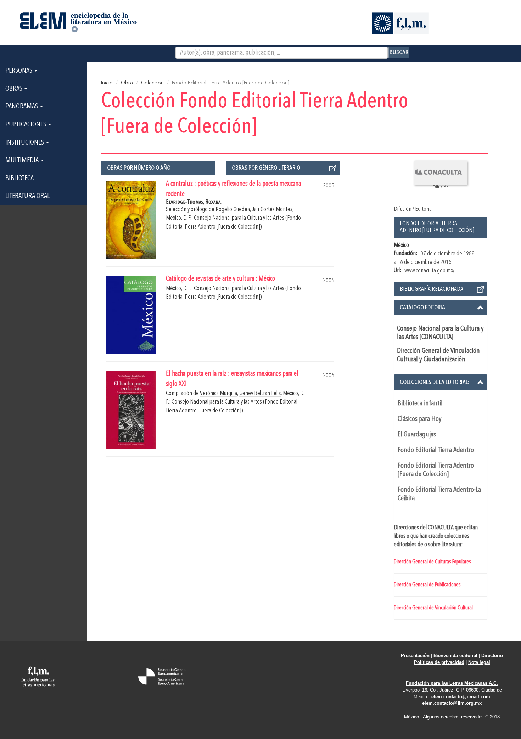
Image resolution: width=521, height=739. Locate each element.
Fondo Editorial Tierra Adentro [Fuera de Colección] (436, 470)
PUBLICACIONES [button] (26, 124)
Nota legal (479, 662)
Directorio (492, 655)
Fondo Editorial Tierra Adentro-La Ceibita (439, 494)
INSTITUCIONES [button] (25, 142)
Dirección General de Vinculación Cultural (433, 608)
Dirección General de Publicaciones (427, 585)
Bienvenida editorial (455, 655)
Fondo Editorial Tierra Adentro (436, 450)
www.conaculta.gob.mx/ (429, 271)
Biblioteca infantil (420, 403)
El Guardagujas (417, 434)
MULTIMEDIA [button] (22, 160)
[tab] (440, 307)
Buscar (399, 52)
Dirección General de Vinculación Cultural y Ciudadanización (438, 355)
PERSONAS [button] (19, 70)
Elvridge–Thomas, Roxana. (194, 202)
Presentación (415, 655)
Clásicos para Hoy (420, 419)
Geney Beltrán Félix (260, 393)
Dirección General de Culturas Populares (432, 562)
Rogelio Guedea (232, 210)
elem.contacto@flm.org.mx (452, 703)
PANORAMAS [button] (22, 106)
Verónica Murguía (218, 393)
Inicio (107, 82)
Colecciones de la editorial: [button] (434, 382)
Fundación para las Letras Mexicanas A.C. (452, 683)
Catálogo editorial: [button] (424, 307)
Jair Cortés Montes (272, 210)
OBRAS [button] (14, 88)
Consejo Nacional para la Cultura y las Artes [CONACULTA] (440, 333)
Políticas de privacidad (439, 662)
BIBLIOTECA (19, 178)
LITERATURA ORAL (27, 196)
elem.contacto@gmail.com (460, 696)
